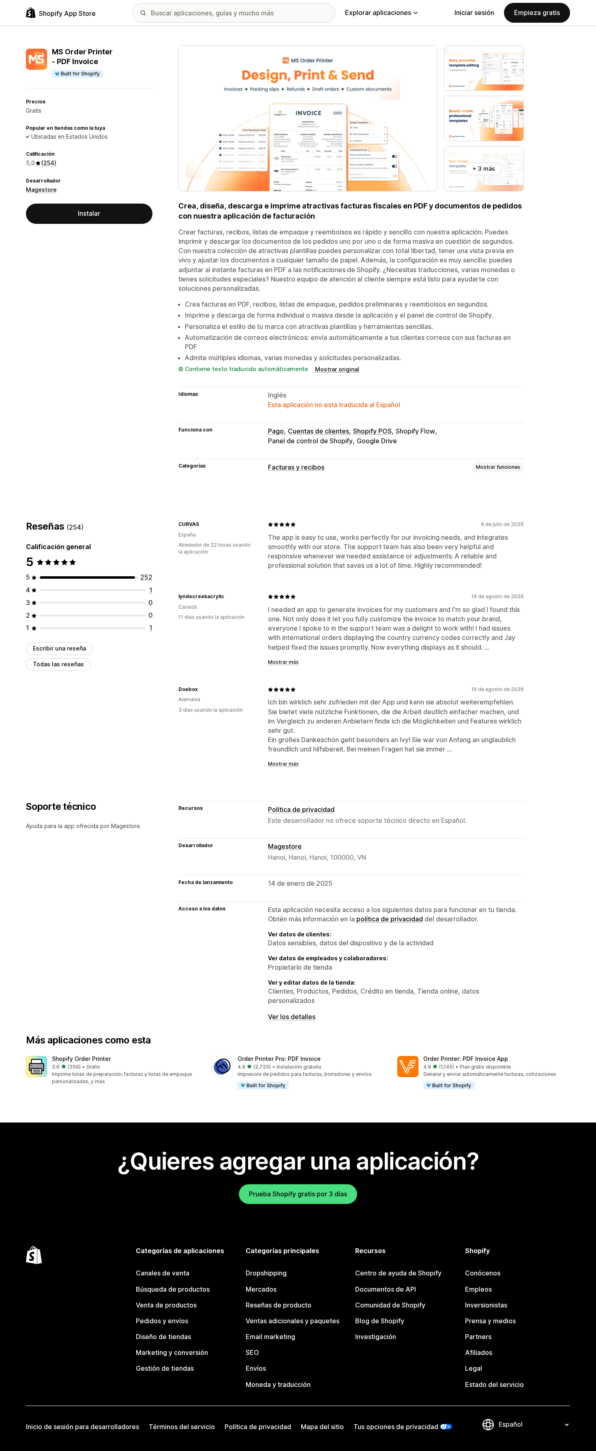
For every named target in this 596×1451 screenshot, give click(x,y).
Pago (276, 431)
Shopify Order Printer (81, 1058)
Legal (473, 1368)
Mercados (261, 1289)
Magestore (41, 189)
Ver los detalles (291, 1017)
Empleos (478, 1289)
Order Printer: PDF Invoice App (465, 1058)
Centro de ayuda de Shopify (398, 1273)
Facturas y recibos (296, 467)
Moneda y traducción (278, 1384)
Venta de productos (166, 1305)
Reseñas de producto (278, 1305)
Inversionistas (486, 1305)
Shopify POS (372, 431)
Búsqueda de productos (173, 1289)
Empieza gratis (537, 13)
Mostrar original (337, 369)
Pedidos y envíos (162, 1321)
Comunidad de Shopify (390, 1305)
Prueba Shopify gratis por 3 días (298, 1194)
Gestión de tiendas (165, 1368)
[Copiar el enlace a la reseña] (204, 524)
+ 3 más (483, 168)
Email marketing (270, 1337)
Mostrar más (283, 662)
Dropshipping (266, 1273)
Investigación (375, 1337)
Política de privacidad (301, 809)
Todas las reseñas (58, 664)
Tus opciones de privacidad (396, 1427)
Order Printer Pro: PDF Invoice (279, 1058)
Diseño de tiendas (163, 1337)
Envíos (256, 1368)
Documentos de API (385, 1289)
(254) (48, 162)
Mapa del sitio (322, 1427)
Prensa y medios (490, 1321)
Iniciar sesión (474, 13)
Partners (478, 1337)
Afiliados (478, 1352)
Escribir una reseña (59, 648)
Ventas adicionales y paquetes (292, 1321)
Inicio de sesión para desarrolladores (82, 1427)
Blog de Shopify (379, 1321)
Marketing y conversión (172, 1352)
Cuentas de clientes (318, 431)
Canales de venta (162, 1273)
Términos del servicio (182, 1427)
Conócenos (482, 1273)
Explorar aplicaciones (378, 13)
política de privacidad (389, 919)
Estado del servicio (494, 1384)
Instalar (89, 213)
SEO (252, 1352)
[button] (112, 1071)
